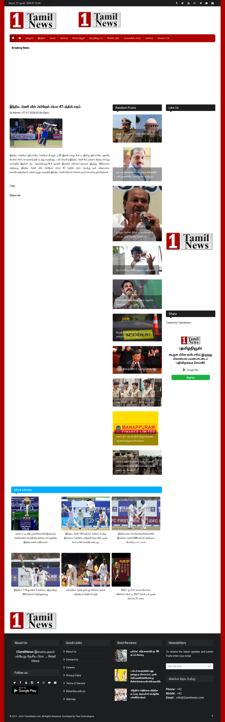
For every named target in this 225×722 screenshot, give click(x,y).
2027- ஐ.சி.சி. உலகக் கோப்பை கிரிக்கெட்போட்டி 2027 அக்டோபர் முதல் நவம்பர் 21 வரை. (136, 594)
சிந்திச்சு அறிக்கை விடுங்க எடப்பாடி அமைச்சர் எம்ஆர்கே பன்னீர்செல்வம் (144, 694)
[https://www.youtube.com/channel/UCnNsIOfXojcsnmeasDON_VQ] (144, 19)
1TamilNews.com (32, 716)
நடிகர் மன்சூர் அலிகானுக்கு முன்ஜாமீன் (136, 270)
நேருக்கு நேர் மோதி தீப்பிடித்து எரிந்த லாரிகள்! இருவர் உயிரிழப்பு (134, 334)
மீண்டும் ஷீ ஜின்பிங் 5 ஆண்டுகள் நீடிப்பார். (137, 369)
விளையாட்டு (163, 38)
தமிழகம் (29, 38)
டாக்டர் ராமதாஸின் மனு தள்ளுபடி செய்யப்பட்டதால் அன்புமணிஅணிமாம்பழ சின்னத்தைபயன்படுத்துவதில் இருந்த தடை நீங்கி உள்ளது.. (145, 677)
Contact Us (72, 659)
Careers (70, 667)
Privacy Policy (73, 675)
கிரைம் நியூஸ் (78, 38)
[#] (190, 241)
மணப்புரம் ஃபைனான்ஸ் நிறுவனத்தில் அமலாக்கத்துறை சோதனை (134, 438)
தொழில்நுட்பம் (96, 38)
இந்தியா (42, 38)
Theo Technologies (84, 716)
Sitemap (71, 699)
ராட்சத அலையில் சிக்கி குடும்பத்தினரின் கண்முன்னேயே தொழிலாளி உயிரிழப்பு (136, 174)
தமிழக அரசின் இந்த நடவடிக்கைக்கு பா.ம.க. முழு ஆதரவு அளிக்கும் (134, 234)
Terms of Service (75, 683)
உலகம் (53, 38)
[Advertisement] (112, 77)
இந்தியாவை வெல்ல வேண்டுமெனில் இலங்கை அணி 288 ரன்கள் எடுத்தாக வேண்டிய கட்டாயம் (136, 538)
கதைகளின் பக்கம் (132, 38)
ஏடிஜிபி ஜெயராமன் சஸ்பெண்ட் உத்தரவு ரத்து (135, 135)
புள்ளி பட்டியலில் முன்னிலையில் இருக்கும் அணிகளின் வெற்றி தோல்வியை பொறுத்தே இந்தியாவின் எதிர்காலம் (35, 538)
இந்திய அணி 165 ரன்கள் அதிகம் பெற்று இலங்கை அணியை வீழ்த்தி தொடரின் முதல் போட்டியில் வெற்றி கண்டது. (86, 538)
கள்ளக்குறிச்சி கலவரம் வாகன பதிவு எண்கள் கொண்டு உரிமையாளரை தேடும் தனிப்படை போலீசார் (136, 465)
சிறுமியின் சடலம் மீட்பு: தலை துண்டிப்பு (135, 401)
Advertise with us (75, 691)
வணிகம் (149, 38)
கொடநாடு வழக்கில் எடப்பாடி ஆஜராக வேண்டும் (134, 302)
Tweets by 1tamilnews (178, 322)
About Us (71, 651)
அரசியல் (64, 38)
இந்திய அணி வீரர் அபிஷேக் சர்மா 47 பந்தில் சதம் (45, 106)
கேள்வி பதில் (113, 38)
